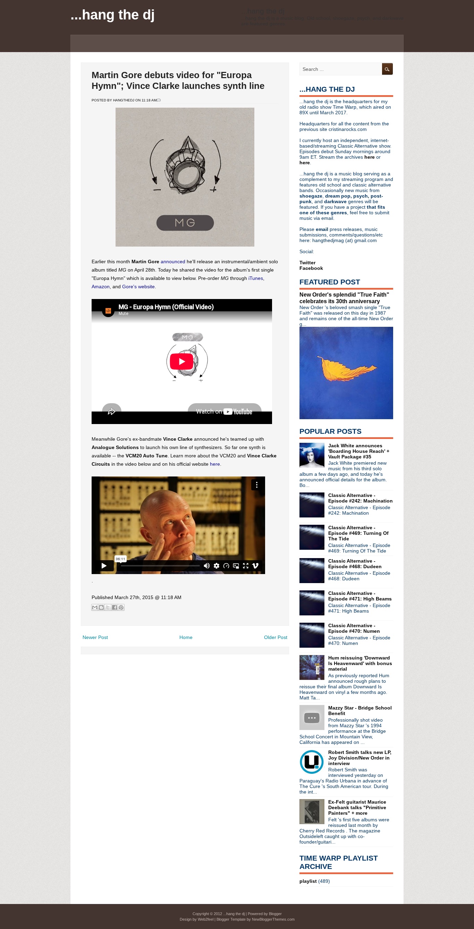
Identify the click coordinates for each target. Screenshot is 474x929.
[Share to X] (107, 607)
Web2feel (205, 919)
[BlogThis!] (101, 607)
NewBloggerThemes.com (273, 919)
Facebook (311, 268)
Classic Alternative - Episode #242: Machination (360, 498)
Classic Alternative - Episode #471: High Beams (360, 596)
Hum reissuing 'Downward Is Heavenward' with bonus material (360, 663)
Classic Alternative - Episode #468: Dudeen (355, 563)
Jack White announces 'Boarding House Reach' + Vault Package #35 (358, 451)
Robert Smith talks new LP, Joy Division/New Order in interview (359, 757)
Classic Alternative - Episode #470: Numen (354, 628)
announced (173, 261)
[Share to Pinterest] (121, 607)
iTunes (255, 278)
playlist (308, 881)
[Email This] (94, 607)
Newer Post (95, 637)
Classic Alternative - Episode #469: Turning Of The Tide (358, 533)
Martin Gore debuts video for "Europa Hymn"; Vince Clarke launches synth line (178, 80)
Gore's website (138, 286)
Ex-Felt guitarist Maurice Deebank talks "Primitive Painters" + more (357, 807)
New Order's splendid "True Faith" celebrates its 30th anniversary (344, 297)
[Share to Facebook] (114, 607)
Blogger (275, 914)
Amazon (101, 286)
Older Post (275, 637)
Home (186, 637)
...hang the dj (112, 14)
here (215, 464)
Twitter (307, 262)
